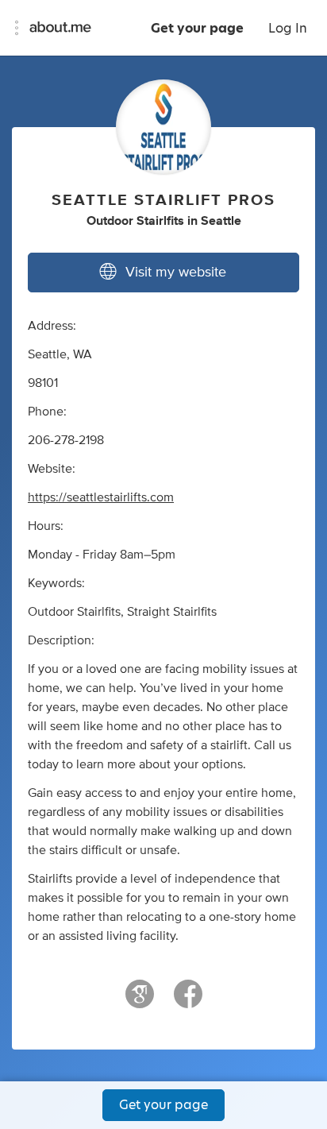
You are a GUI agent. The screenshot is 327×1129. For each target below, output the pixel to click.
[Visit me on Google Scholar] (139, 1001)
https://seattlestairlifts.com (101, 497)
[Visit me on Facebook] (188, 1001)
